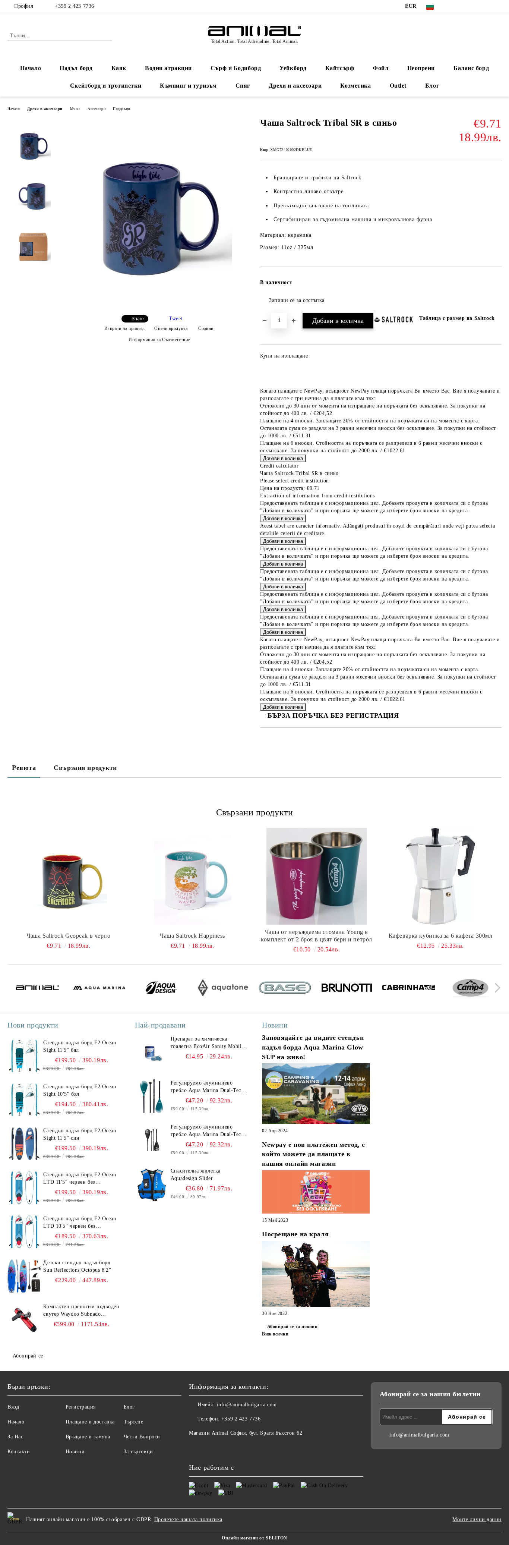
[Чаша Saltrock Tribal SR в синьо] (156, 305)
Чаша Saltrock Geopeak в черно (68, 935)
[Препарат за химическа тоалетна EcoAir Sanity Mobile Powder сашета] (151, 1052)
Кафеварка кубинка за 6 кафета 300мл (441, 935)
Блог (432, 85)
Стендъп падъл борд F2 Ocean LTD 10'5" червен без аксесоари (79, 1223)
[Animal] (37, 989)
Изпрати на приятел (124, 328)
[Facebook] (453, 6)
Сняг (242, 85)
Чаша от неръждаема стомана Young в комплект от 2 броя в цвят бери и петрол (316, 936)
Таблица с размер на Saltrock (457, 318)
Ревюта (24, 767)
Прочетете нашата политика (188, 1519)
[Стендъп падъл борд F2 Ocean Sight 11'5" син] (24, 1144)
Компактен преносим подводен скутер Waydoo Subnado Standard (81, 1311)
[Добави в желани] (496, 284)
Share (138, 318)
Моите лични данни (477, 1519)
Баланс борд (471, 68)
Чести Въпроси (142, 1436)
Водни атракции (168, 68)
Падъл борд (76, 68)
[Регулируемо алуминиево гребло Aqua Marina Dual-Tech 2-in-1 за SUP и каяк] (151, 1096)
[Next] (495, 988)
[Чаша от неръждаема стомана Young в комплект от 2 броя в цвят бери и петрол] (317, 876)
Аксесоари (96, 109)
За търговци (138, 1451)
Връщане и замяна (88, 1436)
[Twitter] (464, 6)
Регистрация (81, 1407)
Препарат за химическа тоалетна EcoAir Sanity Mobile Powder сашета (207, 1043)
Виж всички (275, 1334)
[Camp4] (470, 989)
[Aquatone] (223, 989)
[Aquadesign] (161, 989)
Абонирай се (28, 1356)
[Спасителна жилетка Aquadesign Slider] (151, 1184)
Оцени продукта (170, 328)
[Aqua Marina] (99, 989)
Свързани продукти (85, 767)
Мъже (75, 109)
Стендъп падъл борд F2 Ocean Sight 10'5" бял (79, 1090)
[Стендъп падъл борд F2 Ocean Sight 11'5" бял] (24, 1056)
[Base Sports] (285, 988)
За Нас (15, 1436)
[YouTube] (486, 6)
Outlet (398, 85)
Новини (75, 1451)
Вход (13, 1407)
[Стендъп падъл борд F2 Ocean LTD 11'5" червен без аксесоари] (24, 1188)
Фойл (380, 68)
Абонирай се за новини (292, 1326)
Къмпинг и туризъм (188, 85)
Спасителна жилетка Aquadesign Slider (196, 1174)
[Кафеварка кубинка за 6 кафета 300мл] (440, 876)
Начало (30, 68)
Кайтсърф (339, 68)
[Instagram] (475, 6)
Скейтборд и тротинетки (105, 85)
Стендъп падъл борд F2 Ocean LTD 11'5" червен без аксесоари (79, 1179)
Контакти (18, 1451)
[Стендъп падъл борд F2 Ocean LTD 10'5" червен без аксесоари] (24, 1232)
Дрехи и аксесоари (295, 85)
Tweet (176, 318)
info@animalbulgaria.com (247, 1404)
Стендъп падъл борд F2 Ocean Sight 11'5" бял (79, 1046)
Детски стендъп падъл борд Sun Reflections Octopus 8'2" (77, 1266)
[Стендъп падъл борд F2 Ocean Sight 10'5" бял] (24, 1100)
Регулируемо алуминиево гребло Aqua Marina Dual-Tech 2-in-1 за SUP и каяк (207, 1087)
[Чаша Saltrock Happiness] (192, 876)
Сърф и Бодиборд (236, 68)
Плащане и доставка (90, 1422)
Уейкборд (292, 68)
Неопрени (421, 68)
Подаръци (121, 109)
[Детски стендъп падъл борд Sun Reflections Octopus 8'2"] (24, 1276)
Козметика (355, 85)
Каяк (118, 68)
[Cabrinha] (408, 988)
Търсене (133, 1422)
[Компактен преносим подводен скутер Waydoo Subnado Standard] (24, 1320)
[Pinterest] (497, 6)
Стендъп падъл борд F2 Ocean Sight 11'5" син (79, 1134)
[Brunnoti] (346, 988)
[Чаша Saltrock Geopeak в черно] (68, 876)
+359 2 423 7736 (74, 6)
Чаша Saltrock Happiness (192, 935)
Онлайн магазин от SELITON (254, 1538)
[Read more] (316, 1094)
